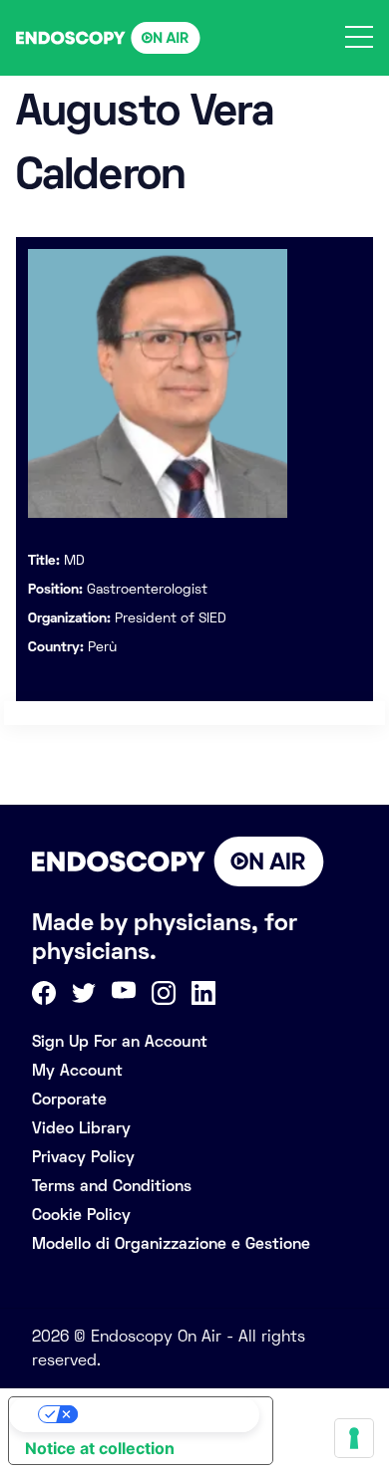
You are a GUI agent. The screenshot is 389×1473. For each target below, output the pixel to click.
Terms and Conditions (112, 1185)
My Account (77, 1070)
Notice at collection (100, 1448)
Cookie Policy (81, 1214)
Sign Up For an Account (119, 1041)
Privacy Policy (83, 1156)
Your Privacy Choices (160, 1414)
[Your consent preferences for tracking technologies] (354, 1438)
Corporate (69, 1099)
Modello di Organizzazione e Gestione (171, 1243)
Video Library (81, 1127)
